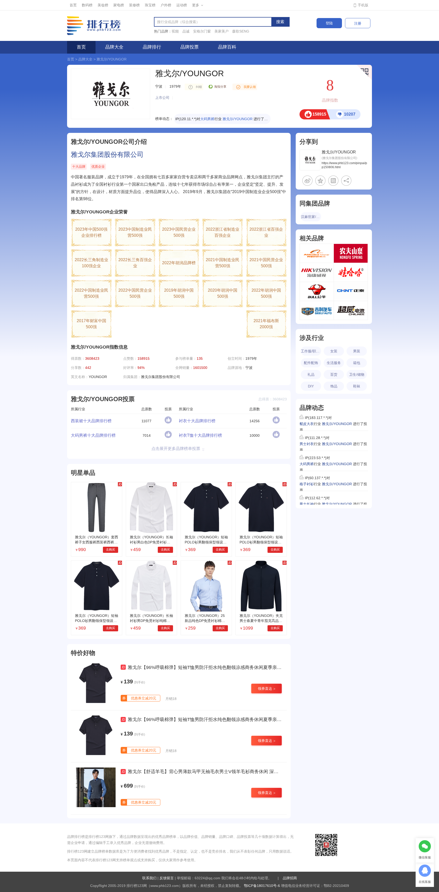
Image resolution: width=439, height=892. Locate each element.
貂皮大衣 (209, 119)
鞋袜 (356, 386)
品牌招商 (290, 878)
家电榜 (118, 5)
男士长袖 (307, 495)
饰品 (333, 386)
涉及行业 (312, 337)
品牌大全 (114, 47)
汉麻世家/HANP (311, 217)
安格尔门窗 (202, 31)
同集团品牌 (315, 203)
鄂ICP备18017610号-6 (262, 886)
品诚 (186, 31)
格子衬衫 (307, 475)
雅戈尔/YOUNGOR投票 (103, 399)
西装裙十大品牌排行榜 (91, 421)
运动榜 (181, 5)
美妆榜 (103, 5)
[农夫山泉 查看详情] (351, 253)
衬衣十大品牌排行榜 (197, 421)
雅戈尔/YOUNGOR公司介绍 (109, 141)
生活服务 (334, 363)
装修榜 (134, 5)
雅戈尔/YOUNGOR (112, 59)
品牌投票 (189, 47)
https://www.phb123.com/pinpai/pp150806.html (344, 165)
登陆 (329, 23)
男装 (356, 351)
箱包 (356, 363)
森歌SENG (240, 31)
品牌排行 (152, 47)
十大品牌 (78, 166)
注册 (357, 23)
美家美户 (221, 31)
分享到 (309, 141)
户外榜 (166, 5)
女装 (333, 351)
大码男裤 (307, 455)
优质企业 (98, 166)
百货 (333, 374)
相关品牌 (312, 238)
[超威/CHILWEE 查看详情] (351, 310)
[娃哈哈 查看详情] (351, 272)
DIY (311, 386)
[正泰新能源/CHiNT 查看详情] (351, 291)
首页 (73, 5)
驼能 (175, 31)
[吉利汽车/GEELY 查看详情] (317, 310)
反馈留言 (167, 878)
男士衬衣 (307, 435)
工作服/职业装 (311, 351)
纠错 (199, 87)
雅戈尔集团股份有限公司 (107, 154)
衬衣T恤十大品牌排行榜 (200, 435)
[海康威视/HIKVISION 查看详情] (317, 272)
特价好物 (83, 652)
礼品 (311, 374)
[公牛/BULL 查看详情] (317, 291)
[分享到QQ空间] (320, 181)
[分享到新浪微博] (307, 181)
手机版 (363, 5)
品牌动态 (312, 407)
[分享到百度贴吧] (333, 181)
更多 (195, 5)
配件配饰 (311, 363)
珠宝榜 (150, 5)
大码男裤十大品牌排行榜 (93, 435)
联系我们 (149, 878)
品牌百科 (227, 47)
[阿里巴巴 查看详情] (317, 253)
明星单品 (83, 472)
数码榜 (87, 5)
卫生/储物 (356, 374)
